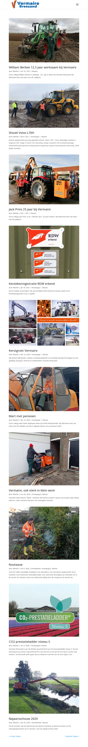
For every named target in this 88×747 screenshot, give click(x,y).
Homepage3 (35, 645)
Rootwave (16, 564)
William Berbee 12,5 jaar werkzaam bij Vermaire (42, 67)
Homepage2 (36, 494)
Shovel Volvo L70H (21, 133)
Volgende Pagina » (72, 736)
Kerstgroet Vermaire (23, 350)
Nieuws (34, 71)
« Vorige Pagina (15, 736)
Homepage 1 (35, 137)
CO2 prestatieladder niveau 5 (29, 642)
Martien (16, 71)
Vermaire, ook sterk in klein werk (32, 490)
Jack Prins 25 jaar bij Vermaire (30, 209)
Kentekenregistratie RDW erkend (32, 284)
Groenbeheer (36, 568)
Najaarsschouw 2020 (23, 719)
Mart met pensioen (22, 416)
